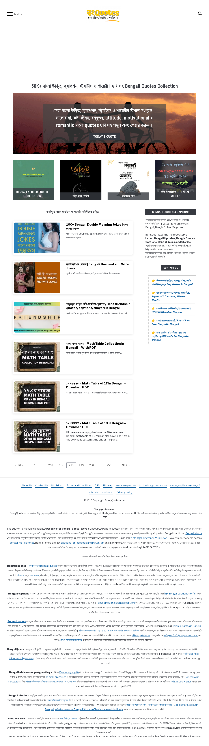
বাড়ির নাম (135, 635)
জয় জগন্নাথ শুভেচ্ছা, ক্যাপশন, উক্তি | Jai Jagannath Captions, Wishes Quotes (171, 296)
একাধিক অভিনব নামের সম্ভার (70, 639)
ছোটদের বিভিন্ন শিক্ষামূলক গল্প (58, 700)
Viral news (161, 538)
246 (51, 465)
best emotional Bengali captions (117, 602)
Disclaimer (57, 485)
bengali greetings (55, 677)
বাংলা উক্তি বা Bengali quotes (43, 565)
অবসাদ (36, 575)
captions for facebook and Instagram (82, 542)
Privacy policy (124, 492)
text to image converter (153, 485)
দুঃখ (31, 575)
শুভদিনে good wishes (181, 681)
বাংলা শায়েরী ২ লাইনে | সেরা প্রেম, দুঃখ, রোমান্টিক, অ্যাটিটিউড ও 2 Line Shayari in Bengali (170, 336)
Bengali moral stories (21, 542)
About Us (26, 485)
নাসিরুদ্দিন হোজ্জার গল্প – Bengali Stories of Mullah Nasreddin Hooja (89, 709)
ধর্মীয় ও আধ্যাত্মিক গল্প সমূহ (136, 704)
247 (61, 465)
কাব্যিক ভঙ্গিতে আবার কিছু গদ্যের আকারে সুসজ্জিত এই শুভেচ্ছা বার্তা (50, 681)
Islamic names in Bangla (187, 626)
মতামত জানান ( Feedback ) (101, 492)
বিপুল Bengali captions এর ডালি (179, 593)
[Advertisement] (104, 54)
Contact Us (171, 267)
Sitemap (107, 485)
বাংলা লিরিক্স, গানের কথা (68, 718)
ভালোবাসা (20, 575)
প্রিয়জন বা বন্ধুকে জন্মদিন (69, 672)
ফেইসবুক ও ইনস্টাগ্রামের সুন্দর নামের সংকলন (181, 635)
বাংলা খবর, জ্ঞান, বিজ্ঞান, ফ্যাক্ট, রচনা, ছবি (185, 485)
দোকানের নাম (145, 635)
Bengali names (16, 621)
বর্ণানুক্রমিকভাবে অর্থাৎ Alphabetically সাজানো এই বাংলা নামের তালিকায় (109, 630)
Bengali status (194, 533)
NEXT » (126, 465)
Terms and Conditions (79, 485)
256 (110, 465)
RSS (97, 485)
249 (82, 465)
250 (92, 465)
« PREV (19, 465)
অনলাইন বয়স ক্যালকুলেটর (126, 485)
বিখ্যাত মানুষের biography (142, 538)
